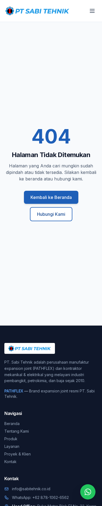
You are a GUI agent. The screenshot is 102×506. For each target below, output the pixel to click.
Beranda (12, 423)
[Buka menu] (92, 10)
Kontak (10, 461)
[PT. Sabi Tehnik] (37, 11)
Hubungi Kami (51, 214)
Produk (10, 438)
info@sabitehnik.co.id (31, 488)
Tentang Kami (16, 431)
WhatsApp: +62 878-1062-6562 (40, 497)
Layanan (11, 446)
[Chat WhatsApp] (87, 491)
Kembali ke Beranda (51, 197)
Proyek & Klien (17, 454)
